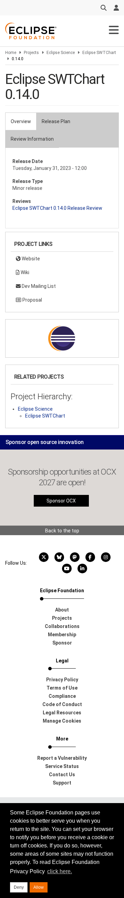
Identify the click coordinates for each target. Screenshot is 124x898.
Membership (62, 634)
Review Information (32, 139)
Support (62, 783)
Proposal (31, 300)
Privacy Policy (62, 679)
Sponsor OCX (61, 501)
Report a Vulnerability (62, 758)
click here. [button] (59, 871)
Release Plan (56, 121)
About (62, 610)
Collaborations (62, 626)
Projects (31, 52)
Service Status (62, 766)
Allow (38, 887)
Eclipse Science (60, 52)
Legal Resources (62, 712)
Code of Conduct (62, 704)
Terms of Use (62, 688)
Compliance (62, 696)
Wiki (24, 272)
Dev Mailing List (38, 286)
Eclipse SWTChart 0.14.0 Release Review (57, 208)
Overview (21, 121)
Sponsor (62, 643)
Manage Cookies (62, 721)
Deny (19, 887)
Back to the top (62, 530)
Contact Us (62, 774)
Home (10, 52)
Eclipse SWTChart (99, 52)
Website (30, 258)
